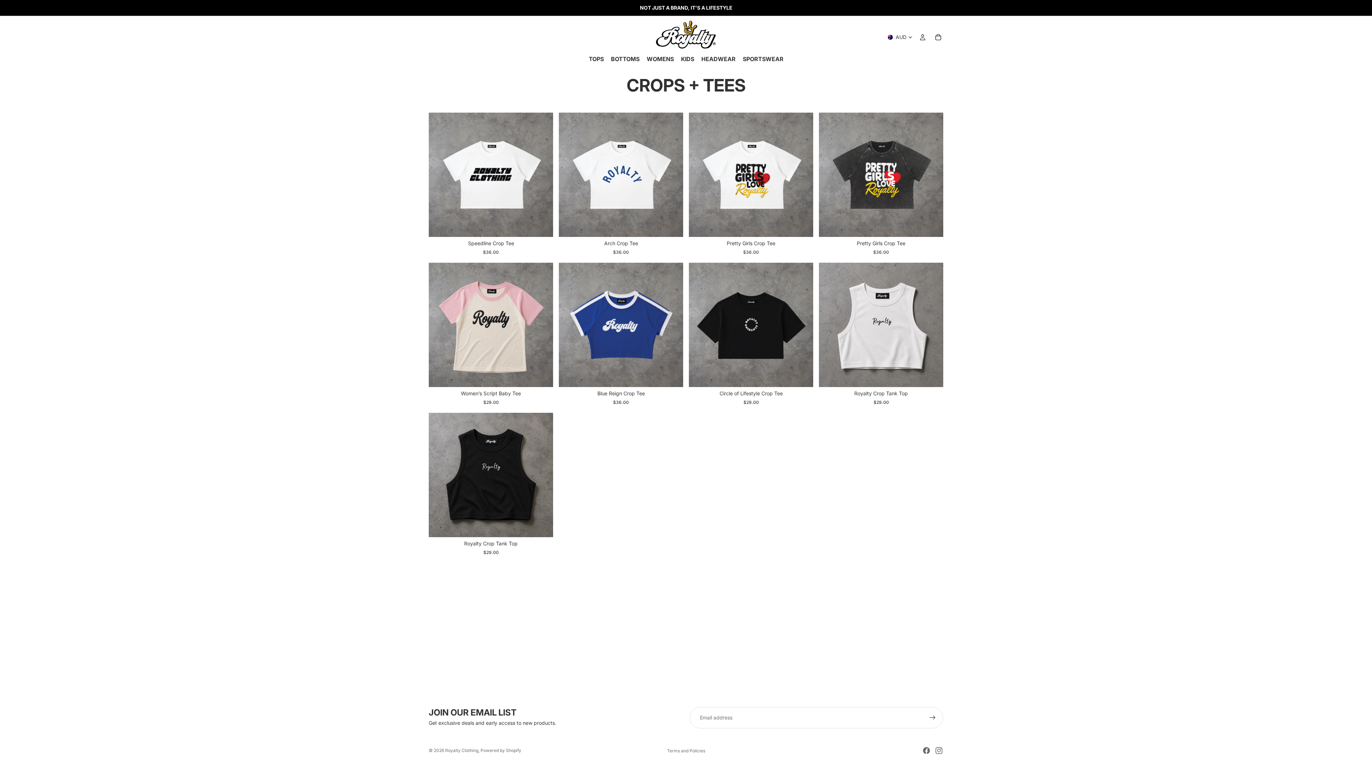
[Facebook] (926, 750)
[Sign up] (932, 717)
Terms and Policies (686, 750)
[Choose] (542, 225)
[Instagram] (939, 750)
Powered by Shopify (501, 750)
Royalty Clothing (461, 750)
